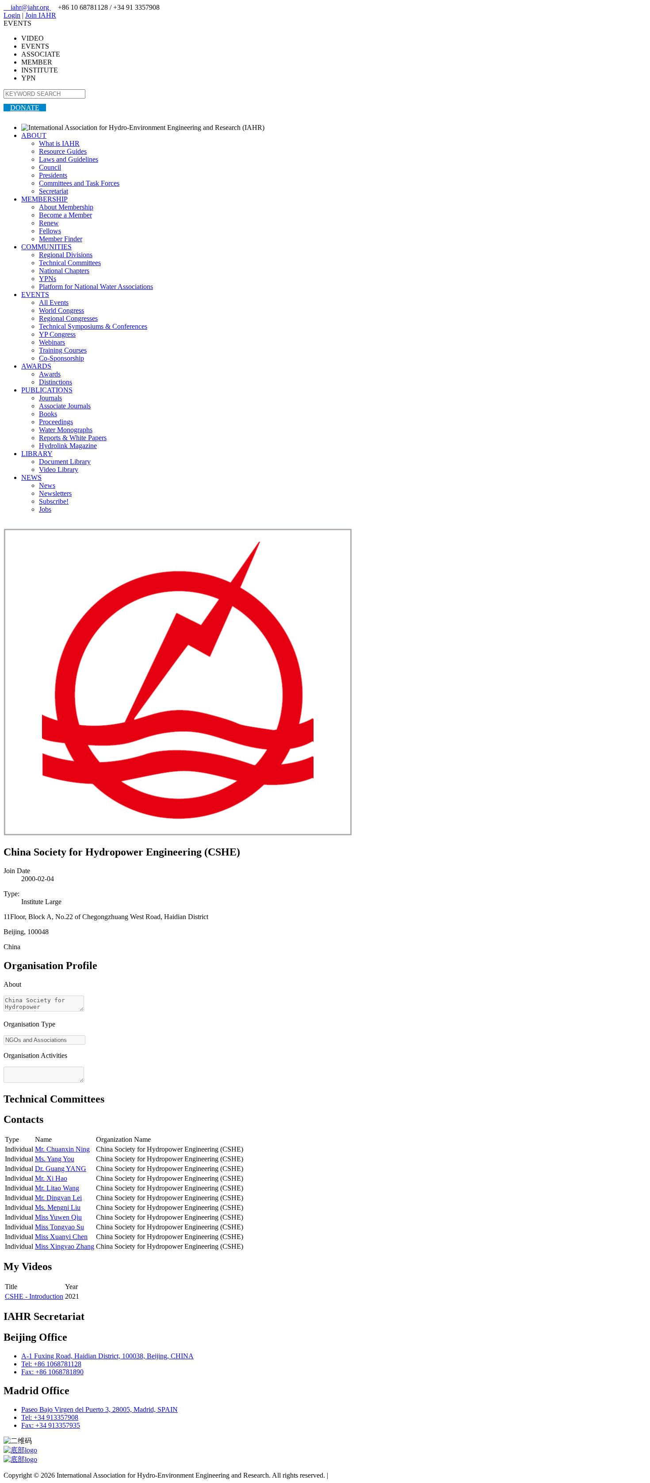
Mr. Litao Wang (57, 1188)
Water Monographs (65, 429)
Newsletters (55, 493)
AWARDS (36, 366)
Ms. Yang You (54, 1159)
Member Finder (60, 239)
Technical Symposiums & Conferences (93, 326)
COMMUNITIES (46, 247)
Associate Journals (65, 406)
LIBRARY (37, 453)
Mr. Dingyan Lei (58, 1198)
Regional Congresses (68, 318)
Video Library (58, 469)
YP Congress (57, 334)
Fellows (50, 231)
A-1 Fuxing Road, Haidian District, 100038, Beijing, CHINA (107, 1356)
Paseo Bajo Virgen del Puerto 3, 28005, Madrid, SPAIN (99, 1409)
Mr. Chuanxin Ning (62, 1149)
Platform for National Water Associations (96, 286)
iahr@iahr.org (27, 7)
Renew (49, 223)
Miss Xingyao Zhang (64, 1246)
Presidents (53, 175)
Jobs (45, 509)
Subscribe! (54, 501)
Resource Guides (63, 151)
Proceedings (56, 422)
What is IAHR (59, 143)
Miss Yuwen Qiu (58, 1217)
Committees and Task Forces (79, 183)
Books (48, 414)
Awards (50, 374)
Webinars (52, 342)
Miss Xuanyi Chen (61, 1236)
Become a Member (65, 215)
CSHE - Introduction (34, 1296)
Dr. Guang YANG (60, 1168)
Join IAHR (40, 15)
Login (12, 15)
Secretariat (53, 191)
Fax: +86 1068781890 (52, 1372)
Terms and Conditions (360, 1475)
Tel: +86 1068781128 (51, 1364)
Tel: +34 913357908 (49, 1417)
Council (50, 167)
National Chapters (64, 270)
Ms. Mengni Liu (57, 1207)
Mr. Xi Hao (51, 1178)
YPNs (47, 278)
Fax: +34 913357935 (50, 1425)
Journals (50, 398)
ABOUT (33, 135)
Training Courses (63, 350)
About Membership (66, 207)
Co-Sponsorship (61, 358)
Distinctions (55, 382)
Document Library (65, 461)
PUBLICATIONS (47, 390)
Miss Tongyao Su (59, 1227)
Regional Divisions (65, 255)
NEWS (31, 477)
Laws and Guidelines (68, 159)
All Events (54, 302)
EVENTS (35, 294)
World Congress (61, 310)
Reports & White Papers (73, 437)
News (47, 485)
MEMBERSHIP (44, 199)
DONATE (24, 107)
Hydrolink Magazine (68, 445)
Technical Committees (70, 262)
